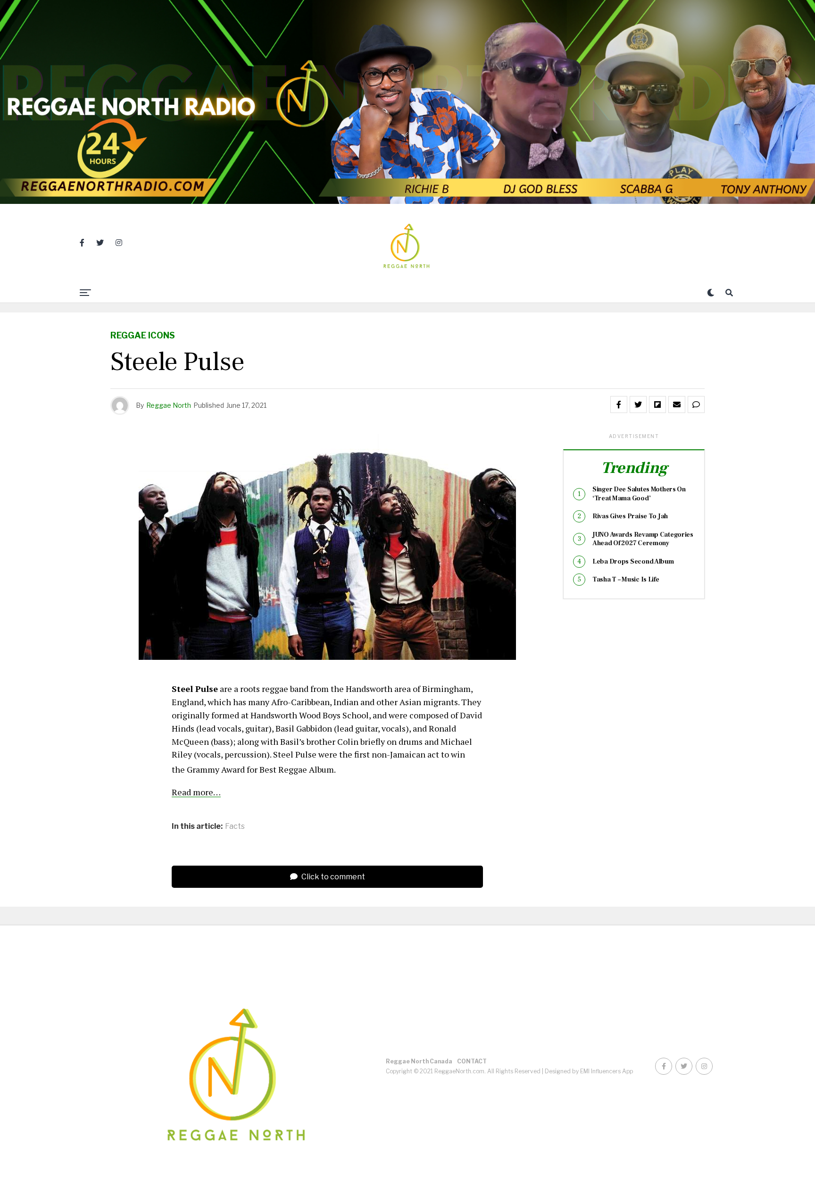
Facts (235, 826)
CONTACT (472, 1061)
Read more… (196, 792)
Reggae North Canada (419, 1061)
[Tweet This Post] (638, 404)
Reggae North (168, 405)
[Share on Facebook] (618, 404)
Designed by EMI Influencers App (589, 1071)
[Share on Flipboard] (657, 404)
